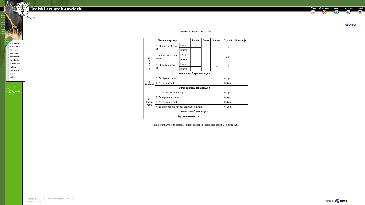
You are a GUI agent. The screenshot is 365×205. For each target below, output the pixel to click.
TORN (38, 201)
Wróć (32, 18)
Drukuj (352, 25)
